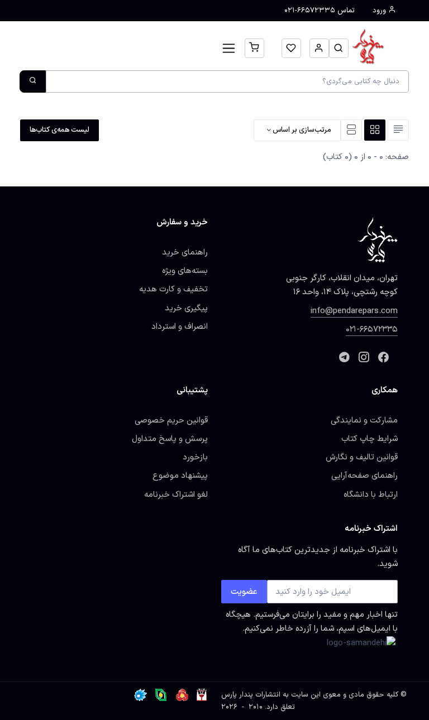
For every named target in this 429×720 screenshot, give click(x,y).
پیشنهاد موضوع (180, 475)
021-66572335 (372, 329)
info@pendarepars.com (354, 311)
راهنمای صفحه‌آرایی (364, 475)
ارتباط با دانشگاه (371, 494)
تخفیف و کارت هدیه (173, 289)
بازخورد (195, 457)
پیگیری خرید (186, 308)
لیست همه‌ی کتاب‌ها (59, 130)
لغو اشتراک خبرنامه (176, 494)
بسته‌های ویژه (185, 271)
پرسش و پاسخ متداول (170, 439)
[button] (339, 48)
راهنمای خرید (185, 252)
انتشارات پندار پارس (250, 694)
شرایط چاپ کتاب (369, 439)
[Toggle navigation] (228, 48)
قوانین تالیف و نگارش (362, 457)
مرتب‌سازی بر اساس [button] (301, 130)
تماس (319, 10)
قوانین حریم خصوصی (171, 420)
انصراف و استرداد (179, 326)
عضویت (244, 591)
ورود (380, 10)
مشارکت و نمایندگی (364, 420)
